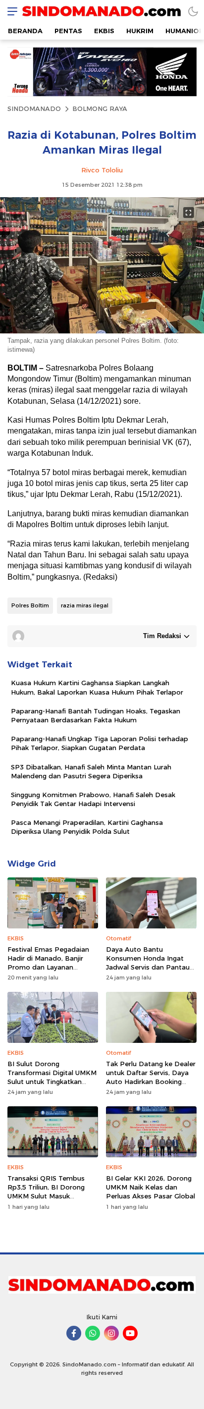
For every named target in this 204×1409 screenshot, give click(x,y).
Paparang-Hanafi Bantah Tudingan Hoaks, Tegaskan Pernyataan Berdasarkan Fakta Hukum (95, 715)
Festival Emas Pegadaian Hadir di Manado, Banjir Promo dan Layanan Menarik (48, 962)
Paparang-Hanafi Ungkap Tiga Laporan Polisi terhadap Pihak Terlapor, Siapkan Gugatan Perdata (99, 743)
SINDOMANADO (34, 108)
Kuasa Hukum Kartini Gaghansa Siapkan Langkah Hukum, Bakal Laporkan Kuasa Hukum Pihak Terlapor (97, 687)
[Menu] (10, 11)
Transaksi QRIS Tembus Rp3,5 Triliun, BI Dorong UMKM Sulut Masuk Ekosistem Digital (46, 1191)
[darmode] (193, 11)
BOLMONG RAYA (99, 108)
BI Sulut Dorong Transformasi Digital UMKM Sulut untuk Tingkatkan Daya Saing (52, 1077)
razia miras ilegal (84, 605)
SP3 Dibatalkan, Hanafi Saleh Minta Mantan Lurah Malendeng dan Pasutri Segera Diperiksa (91, 771)
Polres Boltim (30, 605)
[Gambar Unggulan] (102, 330)
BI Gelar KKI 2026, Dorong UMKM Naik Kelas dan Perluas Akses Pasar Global (150, 1187)
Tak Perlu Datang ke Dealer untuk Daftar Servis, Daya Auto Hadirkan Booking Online (151, 1077)
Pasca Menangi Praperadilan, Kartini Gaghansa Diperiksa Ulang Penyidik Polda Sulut (87, 826)
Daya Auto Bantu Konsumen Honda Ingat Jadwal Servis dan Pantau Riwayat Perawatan (148, 962)
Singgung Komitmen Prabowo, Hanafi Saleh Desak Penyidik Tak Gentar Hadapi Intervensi (93, 799)
